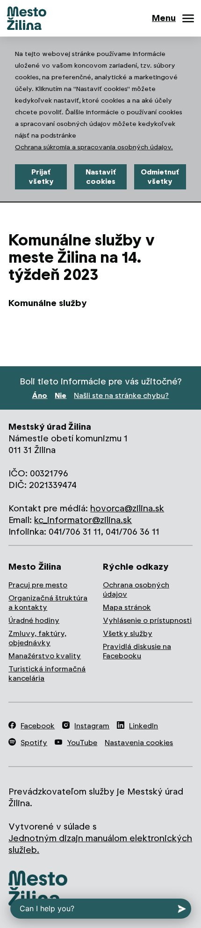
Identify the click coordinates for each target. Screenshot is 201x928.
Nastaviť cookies (101, 176)
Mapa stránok (127, 607)
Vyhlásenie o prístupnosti (147, 620)
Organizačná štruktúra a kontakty (47, 602)
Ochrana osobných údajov (136, 589)
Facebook (38, 726)
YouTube (82, 743)
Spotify (34, 743)
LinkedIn (143, 726)
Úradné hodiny (33, 620)
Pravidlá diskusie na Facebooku (137, 651)
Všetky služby (127, 633)
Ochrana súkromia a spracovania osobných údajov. (94, 147)
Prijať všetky (41, 176)
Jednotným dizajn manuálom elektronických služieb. (100, 844)
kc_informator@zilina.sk (83, 520)
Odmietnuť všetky (160, 176)
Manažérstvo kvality (44, 656)
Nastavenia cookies (139, 743)
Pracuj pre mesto (37, 585)
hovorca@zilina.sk (127, 508)
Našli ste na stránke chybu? (121, 395)
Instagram (91, 726)
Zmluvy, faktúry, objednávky (37, 638)
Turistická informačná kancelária (47, 673)
